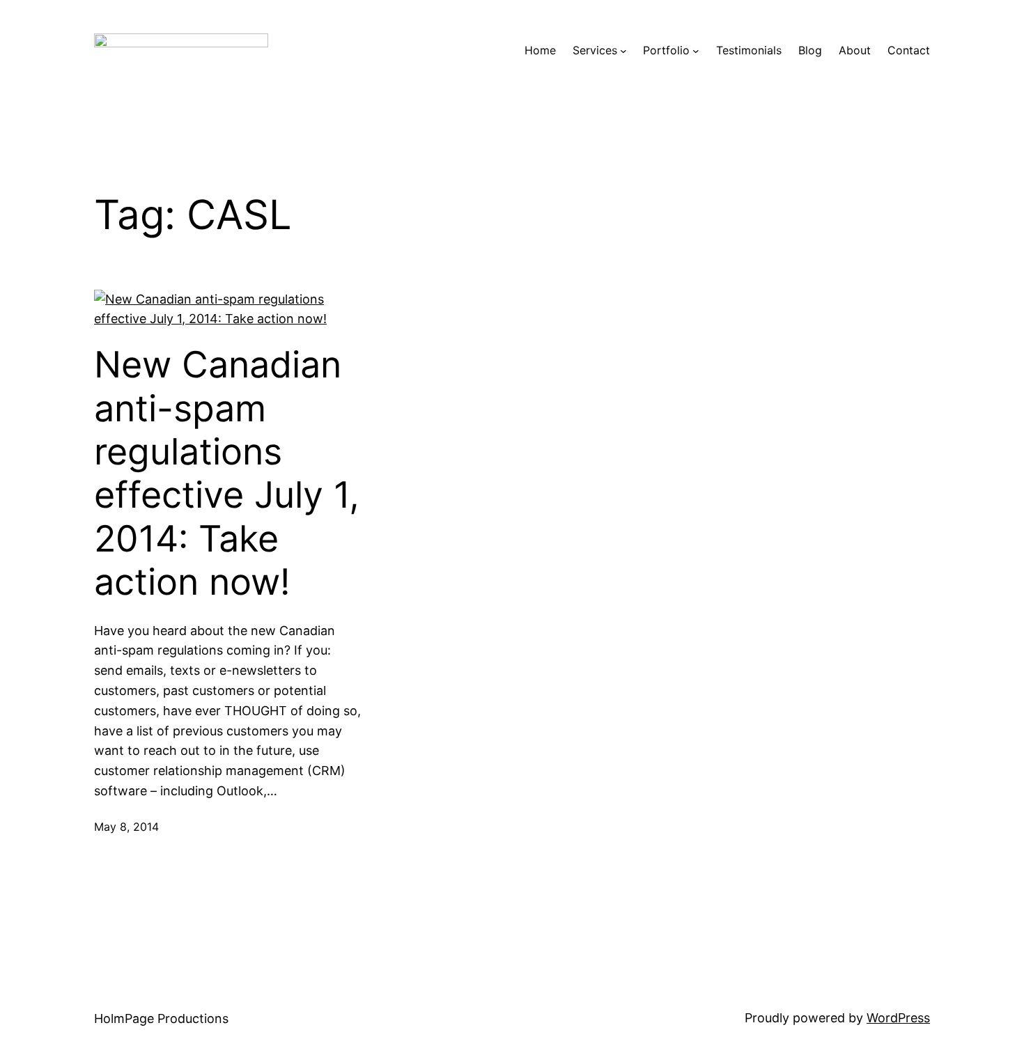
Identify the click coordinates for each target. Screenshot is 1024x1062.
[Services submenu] (623, 50)
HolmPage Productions (161, 1018)
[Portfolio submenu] (695, 50)
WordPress (898, 1017)
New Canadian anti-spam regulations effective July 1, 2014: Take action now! (226, 473)
